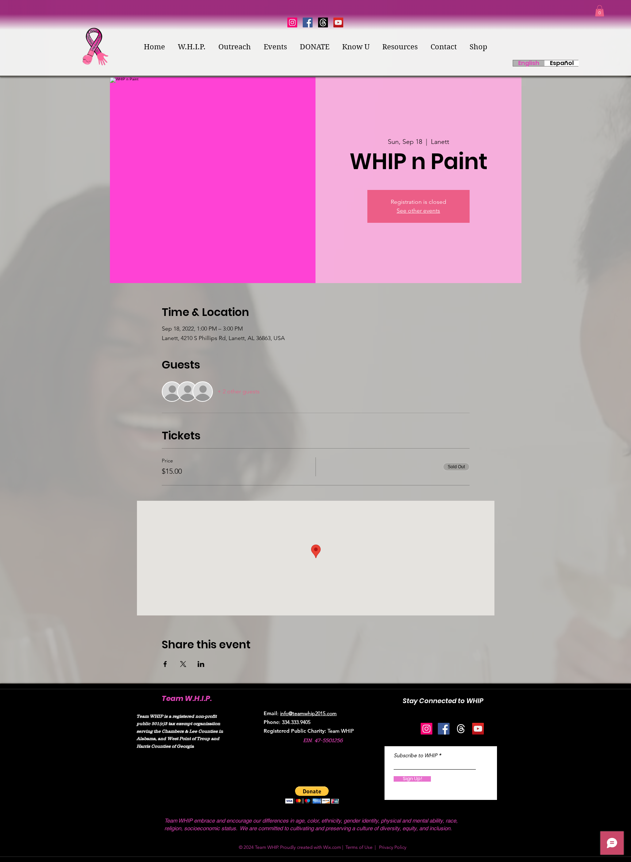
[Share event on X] (183, 664)
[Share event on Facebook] (165, 664)
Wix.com (332, 847)
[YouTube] (338, 22)
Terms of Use (358, 847)
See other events (418, 210)
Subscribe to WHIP (415, 755)
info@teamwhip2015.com (308, 713)
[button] (599, 10)
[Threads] (323, 22)
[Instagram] (292, 22)
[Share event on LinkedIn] (201, 664)
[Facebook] (308, 22)
